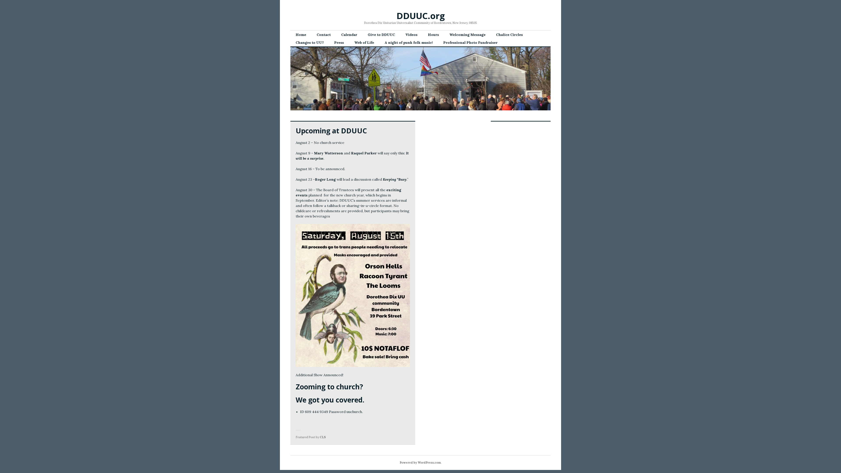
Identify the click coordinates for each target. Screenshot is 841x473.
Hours (433, 34)
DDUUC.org (420, 16)
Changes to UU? (310, 42)
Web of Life (364, 42)
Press (339, 42)
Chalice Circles (509, 34)
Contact (324, 34)
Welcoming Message (467, 34)
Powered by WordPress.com (420, 462)
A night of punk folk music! (409, 42)
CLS (323, 437)
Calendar (349, 34)
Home (301, 34)
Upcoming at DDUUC (331, 130)
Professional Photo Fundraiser (470, 42)
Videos (411, 34)
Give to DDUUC (381, 34)
